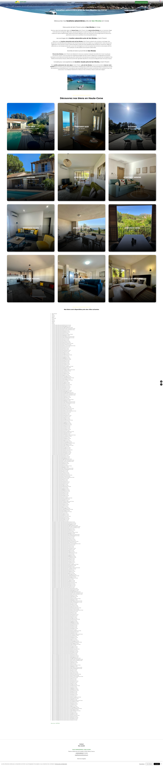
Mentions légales (81, 758)
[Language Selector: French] (160, 1)
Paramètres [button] (141, 764)
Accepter (157, 764)
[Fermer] (161, 764)
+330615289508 (79, 753)
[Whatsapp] (161, 384)
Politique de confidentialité (61, 764)
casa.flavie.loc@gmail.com (81, 755)
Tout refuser (149, 764)
